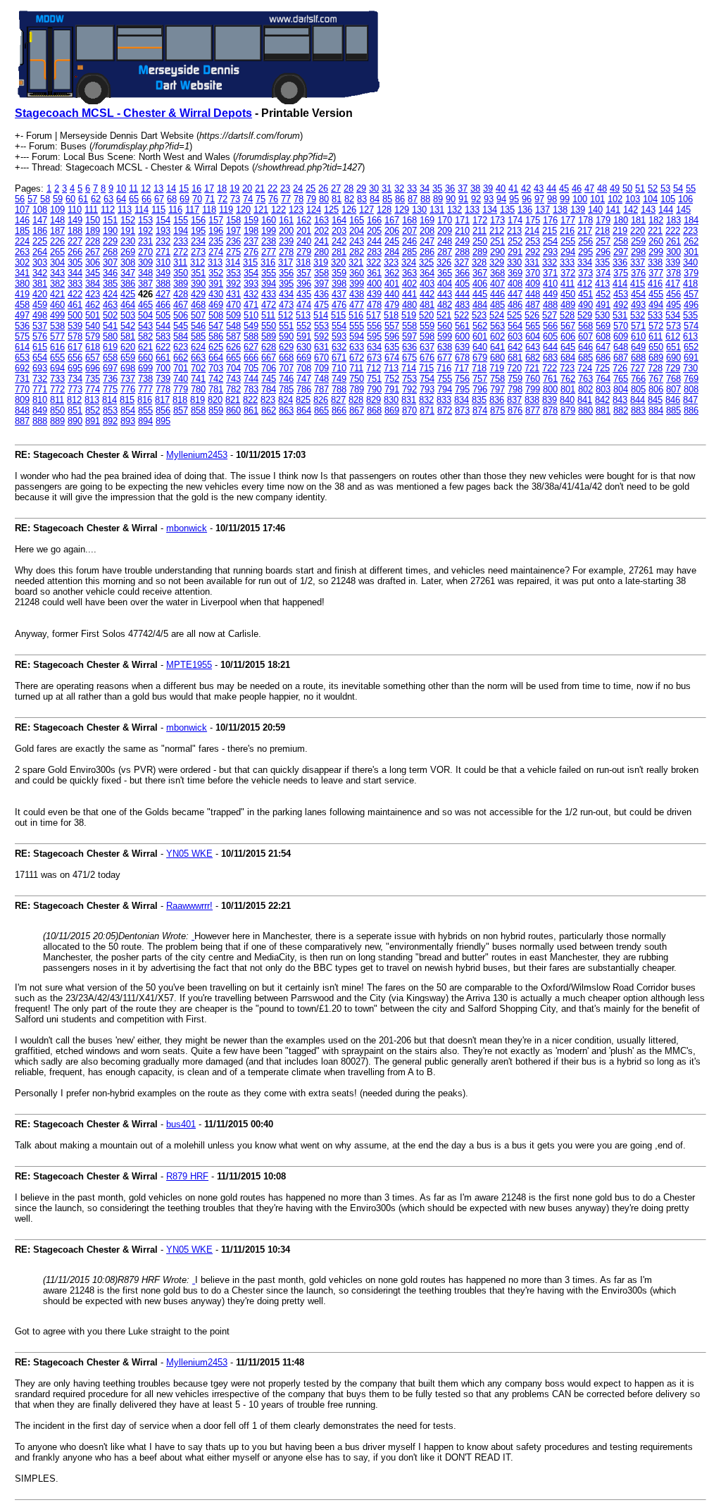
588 (251, 336)
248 (444, 241)
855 (145, 410)
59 (58, 199)
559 (427, 326)
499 (57, 315)
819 (197, 400)
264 (39, 252)
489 (567, 304)
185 (22, 230)
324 (408, 262)
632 (339, 347)
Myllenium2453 (196, 455)
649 (638, 347)
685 (585, 357)
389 (180, 283)
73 (235, 199)
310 (163, 262)
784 (268, 389)
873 (462, 410)
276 (251, 252)
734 (75, 378)
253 (532, 241)
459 (39, 304)
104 (650, 199)
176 (550, 220)
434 (286, 294)
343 (57, 273)
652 (691, 347)
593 (339, 336)
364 (427, 273)
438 (356, 294)
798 (515, 389)
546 (198, 326)
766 (638, 378)
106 (685, 199)
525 (514, 315)
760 (532, 378)
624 (198, 347)
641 (497, 347)
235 (215, 241)
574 (691, 326)
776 (127, 389)
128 (384, 209)
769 (691, 378)
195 (198, 230)
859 (215, 410)
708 (303, 368)
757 (479, 378)
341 (22, 273)
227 (75, 241)
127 (366, 209)
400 (374, 283)
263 (22, 252)
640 (479, 347)
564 (515, 326)
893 (127, 421)
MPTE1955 (189, 664)
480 (409, 304)
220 (637, 230)
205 (374, 230)
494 (655, 304)
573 (673, 326)
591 (303, 336)
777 (145, 389)
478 (374, 304)
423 (92, 294)
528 (567, 315)
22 (272, 188)
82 (349, 199)
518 (391, 315)
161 (286, 220)
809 (22, 400)
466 (163, 304)
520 (426, 315)
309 (145, 262)
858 (198, 410)
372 (567, 273)
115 (158, 209)
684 (567, 357)
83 (362, 199)
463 (110, 304)
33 (412, 188)
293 (550, 252)
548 (233, 326)
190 (110, 230)
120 (243, 209)
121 (260, 209)
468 (198, 304)
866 (339, 410)
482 (444, 304)
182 (655, 220)
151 (110, 220)
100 (579, 199)
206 (391, 230)
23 (285, 188)
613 (690, 336)
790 (374, 389)
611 (655, 336)
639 (462, 347)
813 (91, 400)
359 (339, 273)
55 (691, 188)
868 (374, 410)
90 (451, 199)
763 (585, 378)
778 (163, 389)
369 (515, 273)
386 (127, 283)
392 (233, 283)
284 (391, 252)
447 (515, 294)
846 (672, 400)
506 (180, 315)
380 (22, 283)
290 (497, 252)
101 (597, 199)
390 (198, 283)
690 (673, 357)
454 (638, 294)
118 (209, 209)
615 (39, 347)
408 (515, 283)
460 (57, 304)
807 (673, 389)
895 (163, 421)
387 (145, 283)
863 (286, 410)
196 (215, 230)
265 (57, 252)
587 (233, 336)
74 (248, 199)
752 (391, 378)
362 (391, 273)
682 (532, 357)
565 (532, 326)
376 (638, 273)
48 (602, 188)
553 (321, 326)
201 (303, 230)
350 (180, 273)
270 (145, 252)
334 (584, 262)
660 (145, 357)
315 (250, 262)
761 (550, 378)
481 (427, 304)
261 (673, 241)
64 (121, 199)
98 (552, 199)
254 (550, 241)
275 (233, 252)
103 (632, 199)
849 (39, 410)
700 (163, 368)
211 (479, 230)
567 (567, 326)
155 (180, 220)
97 (539, 199)
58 (45, 199)
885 (673, 410)
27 (336, 188)
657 (92, 357)
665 (233, 357)
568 (585, 326)
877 (532, 410)
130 (419, 209)
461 (75, 304)
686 (603, 357)
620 (127, 347)
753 (409, 378)
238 (268, 241)
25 (310, 188)
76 (273, 199)
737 (127, 378)
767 (655, 378)
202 (321, 230)
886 (691, 410)
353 (233, 273)
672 (356, 357)
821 (232, 400)
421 (57, 294)
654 (39, 357)
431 (233, 294)
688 (638, 357)
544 (163, 326)
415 (637, 283)
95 (514, 199)
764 (603, 378)
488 (550, 304)
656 (75, 357)
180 (620, 220)
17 (209, 188)
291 (515, 252)
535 (690, 315)
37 (463, 188)
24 (298, 188)
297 (620, 252)
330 (514, 262)
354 (251, 273)
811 (57, 400)
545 (180, 326)
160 (268, 220)
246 (409, 241)
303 (39, 262)
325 (426, 262)
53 (665, 188)
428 (180, 294)
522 (461, 315)
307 (110, 262)
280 (321, 252)
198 (251, 230)
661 (163, 357)
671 (339, 357)
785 (286, 389)
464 (127, 304)
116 (175, 209)
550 (268, 326)
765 (620, 378)
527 (549, 315)
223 (690, 230)
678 (462, 357)
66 (146, 199)
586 (215, 336)
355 (268, 273)
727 (637, 368)
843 (620, 400)
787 (321, 389)
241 (321, 241)
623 (180, 347)
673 (374, 357)
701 (180, 368)
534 (672, 315)
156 (198, 220)
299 (655, 252)
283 (374, 252)
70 (197, 199)
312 (197, 262)
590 (286, 336)
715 (426, 368)
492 (620, 304)
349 (163, 273)
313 (215, 262)
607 (585, 336)
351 (198, 273)
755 (444, 378)
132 (454, 209)
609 (620, 336)
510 (251, 315)
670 (321, 357)
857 (180, 410)
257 (603, 241)
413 (602, 283)
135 (507, 209)
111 (91, 209)
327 (461, 262)
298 (638, 252)
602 (497, 336)
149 (75, 220)
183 (673, 220)
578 (75, 336)
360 (356, 273)
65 (134, 199)
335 (602, 262)
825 (303, 400)
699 (145, 368)
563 (497, 326)
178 (585, 220)
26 (323, 188)
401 (391, 283)
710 (339, 368)
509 (233, 315)
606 (567, 336)
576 (39, 336)
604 (532, 336)
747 (303, 378)
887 (22, 421)
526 (532, 315)
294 (567, 252)
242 (339, 241)
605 (550, 336)
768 (673, 378)
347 (127, 273)
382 (57, 283)
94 (501, 199)
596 (391, 336)
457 (691, 294)
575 (22, 336)
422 (75, 294)
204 (356, 230)
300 (673, 252)
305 (75, 262)
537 (39, 326)
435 (303, 294)
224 (22, 241)
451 (585, 294)
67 (159, 199)
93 (489, 199)
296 (603, 252)
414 (620, 283)
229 (110, 241)
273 (198, 252)
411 (567, 283)
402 (409, 283)
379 (691, 273)
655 (57, 357)
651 (673, 347)
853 (110, 410)
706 (268, 368)
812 (74, 400)
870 (409, 410)
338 (655, 262)
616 (57, 347)
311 (180, 262)
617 (75, 347)
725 (602, 368)
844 (637, 400)
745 (268, 378)
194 (180, 230)
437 (339, 294)
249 (462, 241)
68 (172, 199)
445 (479, 294)
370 (532, 273)
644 (550, 347)
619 (110, 347)
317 (285, 262)
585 (198, 336)
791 (391, 389)
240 (303, 241)
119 (226, 209)
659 (127, 357)
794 (444, 389)
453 (620, 294)
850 (57, 410)
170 (444, 220)
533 (655, 315)
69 (184, 199)
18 (222, 188)
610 (638, 336)
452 (603, 294)
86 (400, 199)
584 (180, 336)
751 (374, 378)
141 (613, 209)
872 (444, 410)
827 (338, 400)
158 (233, 220)
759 (515, 378)
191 (127, 230)
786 (303, 389)
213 (514, 230)
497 (22, 315)
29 (361, 188)
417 (672, 283)
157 (215, 220)
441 (409, 294)
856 (163, 410)
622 (163, 347)
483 (462, 304)
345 (92, 273)
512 (285, 315)
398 (339, 283)
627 (251, 347)
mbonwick (186, 528)
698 (127, 368)
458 (22, 304)
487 (532, 304)
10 (121, 188)
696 (92, 368)
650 (655, 347)
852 (92, 410)
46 (577, 188)
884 (655, 410)
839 (549, 400)
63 (108, 199)
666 (251, 357)
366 (462, 273)
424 (110, 294)
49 (615, 188)
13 (158, 188)
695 (75, 368)
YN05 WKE (189, 853)
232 (163, 241)
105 (667, 199)
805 (638, 389)
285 (409, 252)
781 (215, 389)
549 (251, 326)
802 (585, 389)
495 (673, 304)
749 (339, 378)
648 (620, 347)
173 (497, 220)
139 (577, 209)
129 (401, 209)
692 (22, 368)
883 (638, 410)
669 (303, 357)
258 (620, 241)
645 (567, 347)
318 (303, 262)
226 (57, 241)
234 (198, 241)
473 (286, 304)
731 (22, 378)
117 (192, 209)
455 (655, 294)
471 (251, 304)
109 (57, 209)
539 (75, 326)
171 (462, 220)
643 (532, 347)
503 (127, 315)
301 (691, 252)
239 (286, 241)
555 (356, 326)
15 (184, 188)
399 (356, 283)
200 (286, 230)
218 (602, 230)
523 (479, 315)
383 (75, 283)
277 (268, 252)
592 (321, 336)
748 (321, 378)
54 (678, 188)
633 (356, 347)
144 (665, 209)
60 (70, 199)
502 (110, 315)
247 (427, 241)
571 (638, 326)
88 (425, 199)
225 (39, 241)
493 (638, 304)
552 (303, 326)
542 (127, 326)
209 (444, 230)
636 (409, 347)
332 (549, 262)
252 (515, 241)
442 (427, 294)
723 (567, 368)
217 (584, 230)
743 (233, 378)
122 (278, 209)
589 (268, 336)
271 (163, 252)
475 (321, 304)
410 (550, 283)
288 (462, 252)
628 (268, 347)
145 (683, 209)
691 (691, 357)
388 (163, 283)
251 (497, 241)
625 (215, 347)
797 (497, 389)
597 (409, 336)
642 (515, 347)
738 (145, 378)
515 (338, 315)
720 (514, 368)
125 (331, 209)
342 (39, 273)
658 (110, 357)
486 (515, 304)
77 (286, 199)
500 (75, 315)
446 (497, 294)
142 (630, 209)
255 (567, 241)
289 (479, 252)
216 (567, 230)
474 (303, 304)
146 (22, 220)
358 (321, 273)
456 (673, 294)
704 (233, 368)
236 (233, 241)
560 (444, 326)
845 (655, 400)
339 (672, 262)
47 (589, 188)
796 (479, 389)
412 (584, 283)
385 (110, 283)
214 (532, 230)
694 (57, 368)
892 (110, 421)
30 (374, 188)
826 (320, 400)
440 (391, 294)
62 (96, 199)
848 (22, 410)
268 (110, 252)
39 (488, 188)
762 (567, 378)
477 (356, 304)
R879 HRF (187, 1176)
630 (303, 347)
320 (338, 262)
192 (145, 230)
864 (303, 410)
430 (215, 294)
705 (251, 368)
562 (479, 326)
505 (163, 315)
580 (110, 336)
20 (247, 188)
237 (251, 241)
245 (391, 241)
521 (444, 315)
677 (444, 357)
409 (532, 283)
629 (286, 347)
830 (391, 400)
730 (690, 368)
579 (92, 336)
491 (603, 304)
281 (339, 252)
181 (638, 220)
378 (673, 273)
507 (198, 315)
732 (39, 378)
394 (268, 283)
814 (109, 400)
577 (57, 336)
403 (427, 283)
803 (603, 389)
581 (127, 336)
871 (427, 410)
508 (215, 315)
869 (391, 410)
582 (145, 336)
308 (127, 262)
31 (386, 188)
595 (374, 336)
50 (627, 188)
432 (251, 294)
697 (110, 368)
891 (92, 421)
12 (146, 188)
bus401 (181, 1124)
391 (215, 283)
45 (564, 188)
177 (567, 220)
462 (92, 304)
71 (210, 199)
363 (409, 273)
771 (39, 389)
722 (549, 368)
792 (409, 389)
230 (127, 241)
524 (496, 315)
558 (409, 326)
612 (672, 336)
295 (585, 252)
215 (549, 230)
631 (321, 347)
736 (110, 378)
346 (110, 273)
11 (133, 188)
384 (92, 283)
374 (603, 273)
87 (413, 199)
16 (196, 188)
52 (653, 188)
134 (489, 209)
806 (655, 389)
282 (356, 252)
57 (32, 199)
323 (391, 262)
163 (321, 220)
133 (472, 209)
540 (92, 326)
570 (620, 326)
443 (444, 294)
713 (391, 368)
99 (565, 199)
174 (515, 220)
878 (550, 410)
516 (356, 315)
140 (595, 209)
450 (567, 294)
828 (356, 400)
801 (567, 389)
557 (391, 326)
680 (497, 357)
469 (215, 304)
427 (163, 294)
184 (691, 220)
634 (374, 347)
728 (655, 368)
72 (222, 199)
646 (585, 347)
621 (145, 347)
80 (324, 199)
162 (303, 220)
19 (234, 188)
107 (22, 209)
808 (691, 389)
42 (526, 188)
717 (461, 368)
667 (268, 357)
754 (427, 378)
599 (444, 336)
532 (637, 315)
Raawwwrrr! (189, 905)
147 (39, 220)
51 (640, 188)
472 (268, 304)
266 (75, 252)
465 (145, 304)
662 (180, 357)
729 (672, 368)
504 (145, 315)
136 (525, 209)
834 (461, 400)
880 (585, 410)
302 (22, 262)
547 (215, 326)
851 (75, 410)
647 (603, 347)
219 (620, 230)
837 (514, 400)
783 (251, 389)
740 (180, 378)
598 (427, 336)
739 (163, 378)
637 (427, 347)
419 (22, 294)
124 (313, 209)
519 (408, 315)
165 (356, 220)
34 (425, 188)
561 (462, 326)
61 (83, 199)
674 (391, 357)
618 (92, 347)
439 (374, 294)
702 (198, 368)
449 (550, 294)
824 (285, 400)
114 (141, 209)
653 (22, 357)
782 (233, 389)
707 (286, 368)
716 (444, 368)
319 (320, 262)
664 (215, 357)
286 (427, 252)
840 (567, 400)
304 (57, 262)
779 (180, 389)
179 (603, 220)
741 (198, 378)
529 (584, 315)
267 (92, 252)
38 (475, 188)
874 (479, 410)
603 (515, 336)
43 (539, 188)
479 (391, 304)
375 (620, 273)
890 (75, 421)
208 (427, 230)
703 (215, 368)
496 (691, 304)
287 (444, 252)
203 (339, 230)
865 (321, 410)
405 (462, 283)
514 (320, 315)
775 (110, 389)
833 (444, 400)
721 (532, 368)
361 (374, 273)
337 (637, 262)
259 (638, 241)
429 (198, 294)
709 (321, 368)
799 (532, 389)
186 (39, 230)
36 (450, 188)
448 (532, 294)
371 (550, 273)
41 (513, 188)
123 (296, 209)
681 (515, 357)
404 (444, 283)
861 (251, 410)
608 (603, 336)
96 (527, 199)
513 (303, 315)
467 (180, 304)
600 (462, 336)
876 (515, 410)
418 (690, 283)
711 (356, 368)
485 (497, 304)
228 (92, 241)
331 (532, 262)
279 (303, 252)
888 (39, 421)
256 (585, 241)
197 (233, 230)
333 (567, 262)
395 (286, 283)
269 (127, 252)
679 (479, 357)
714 (408, 368)
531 (620, 315)
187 (57, 230)
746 (286, 378)
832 (426, 400)
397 (321, 283)
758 (497, 378)
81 (336, 199)
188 (75, 230)
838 (532, 400)
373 (585, 273)
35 (437, 188)
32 (399, 188)
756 (462, 378)
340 (690, 262)
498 (39, 315)
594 (356, 336)
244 (374, 241)
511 (268, 315)
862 (268, 410)
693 (39, 368)
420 (39, 294)
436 (321, 294)
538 (57, 326)
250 (479, 241)
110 (75, 209)
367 (479, 273)
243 (356, 241)
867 (356, 410)
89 (438, 199)
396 (303, 283)
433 (268, 294)
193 (163, 230)
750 (356, 378)
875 (497, 410)
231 (145, 241)
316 (268, 262)
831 (408, 400)
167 (391, 220)
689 (655, 357)
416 (655, 283)
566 (550, 326)
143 (648, 209)
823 (268, 400)
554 (339, 326)
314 (232, 262)
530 (602, 315)
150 (92, 220)
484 (479, 304)
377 (655, 273)
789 (356, 389)
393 (251, 283)
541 (110, 326)
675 (409, 357)
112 (108, 209)
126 (348, 209)
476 (339, 304)
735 (92, 378)
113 (125, 209)
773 (75, 389)
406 (479, 283)
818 (180, 400)
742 (215, 378)
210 (462, 230)
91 (463, 199)
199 (268, 230)
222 (672, 230)
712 (373, 368)
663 (198, 357)
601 (479, 336)
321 (356, 262)
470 (233, 304)
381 (39, 283)
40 (501, 188)
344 (75, 273)
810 (39, 400)
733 (57, 378)
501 (92, 315)
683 (550, 357)
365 (444, 273)
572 (655, 326)
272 (180, 252)
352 (215, 273)
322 (373, 262)
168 (409, 220)
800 (550, 389)
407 (497, 283)
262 (691, 241)
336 (620, 262)
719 (496, 368)
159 (251, 220)
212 (496, 230)
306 (92, 262)
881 (603, 410)
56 (20, 199)
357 (303, 273)
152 (127, 220)
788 (339, 389)
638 (444, 347)
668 (286, 357)
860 (233, 410)
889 (57, 421)
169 (427, 220)
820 (215, 400)
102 (615, 199)
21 (260, 188)
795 (462, 389)
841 (584, 400)
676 (427, 357)
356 (286, 273)
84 (375, 199)
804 (620, 389)
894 (145, 421)
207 (409, 230)
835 (479, 400)
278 (286, 252)
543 (145, 326)
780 (198, 389)
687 (620, 357)
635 (391, 347)
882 (620, 410)
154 (163, 220)
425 (127, 294)
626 (233, 347)
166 (374, 220)
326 (444, 262)
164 (339, 220)
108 (39, 209)
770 (22, 389)
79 (311, 199)
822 (250, 400)
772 (57, 389)
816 (144, 400)
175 (532, 220)
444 (462, 294)
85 (387, 199)
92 (476, 199)
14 (171, 188)
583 (163, 336)
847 (690, 400)
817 (162, 400)
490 (585, 304)
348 (145, 273)
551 (286, 326)
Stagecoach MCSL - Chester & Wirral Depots (133, 113)
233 (180, 241)
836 (496, 400)
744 (251, 378)
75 (260, 199)
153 (145, 220)
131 (437, 209)
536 (22, 326)
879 (567, 410)
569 (603, 326)
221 (655, 230)
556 (374, 326)
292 (532, 252)
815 (127, 400)
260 (655, 241)
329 (496, 262)
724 (584, 368)
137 (542, 209)
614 (22, 347)
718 (479, 368)
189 (92, 230)
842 (602, 400)
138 (560, 209)
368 (497, 273)
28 (348, 188)
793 (427, 389)
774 (92, 389)
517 (373, 315)
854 (127, 410)
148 (57, 220)
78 (298, 199)
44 (551, 188)
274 (215, 252)
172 (479, 220)
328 (479, 262)
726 (620, 368)
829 (373, 400)
